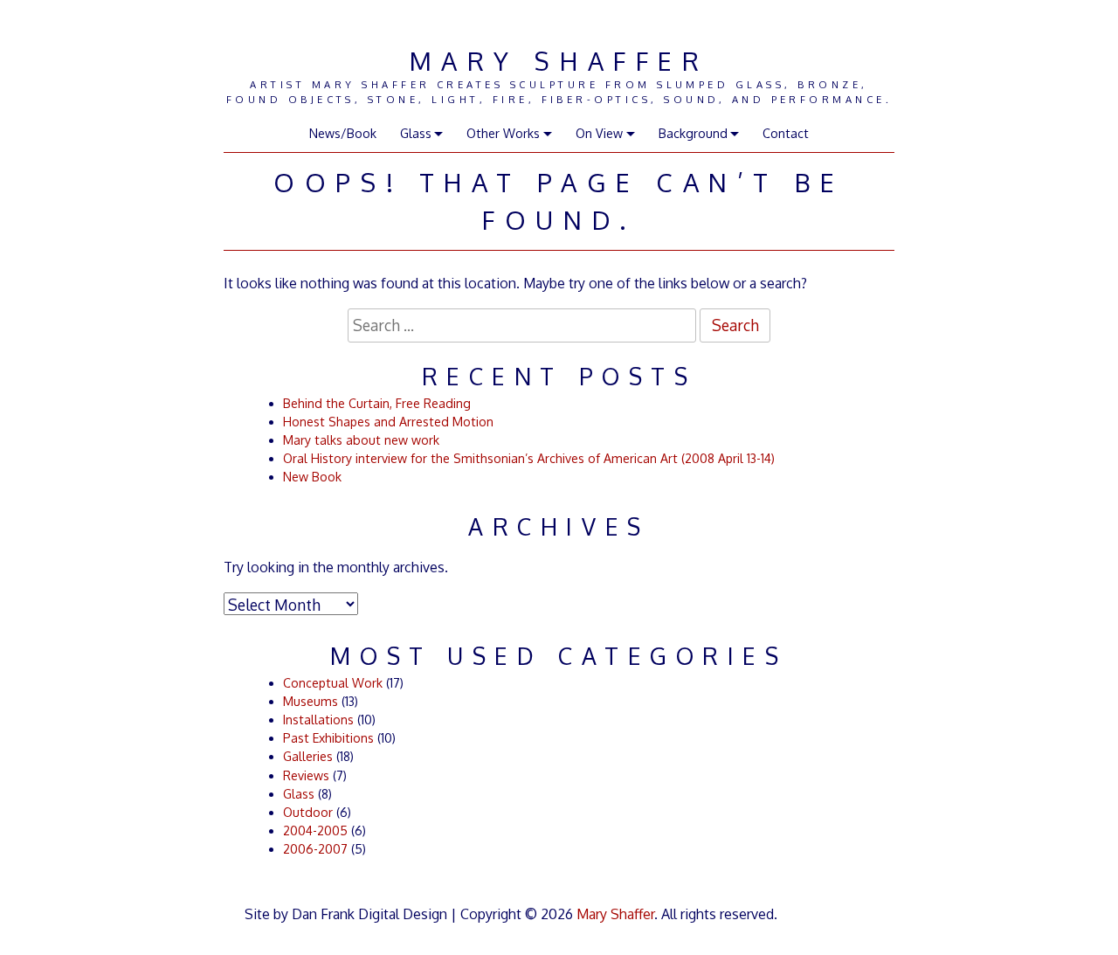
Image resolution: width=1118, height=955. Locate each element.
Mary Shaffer (559, 61)
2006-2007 (315, 848)
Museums (310, 701)
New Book (312, 476)
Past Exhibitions (328, 737)
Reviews (306, 775)
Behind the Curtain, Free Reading (377, 403)
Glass (298, 793)
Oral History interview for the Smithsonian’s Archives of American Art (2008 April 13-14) (529, 458)
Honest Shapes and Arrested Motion (388, 421)
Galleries (308, 756)
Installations (318, 719)
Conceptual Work (333, 682)
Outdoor (308, 812)
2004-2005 (315, 830)
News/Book (342, 133)
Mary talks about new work (361, 440)
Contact (786, 133)
